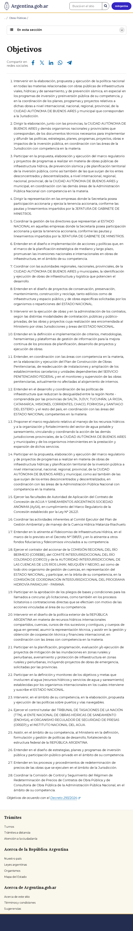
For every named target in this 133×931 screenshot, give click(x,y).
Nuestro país (12, 858)
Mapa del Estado (15, 876)
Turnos (9, 826)
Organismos (12, 870)
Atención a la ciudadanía (20, 838)
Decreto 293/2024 (63, 798)
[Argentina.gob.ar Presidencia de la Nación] (25, 6)
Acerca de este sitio (17, 896)
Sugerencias (12, 908)
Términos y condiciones (20, 902)
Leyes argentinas (15, 864)
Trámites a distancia (17, 832)
